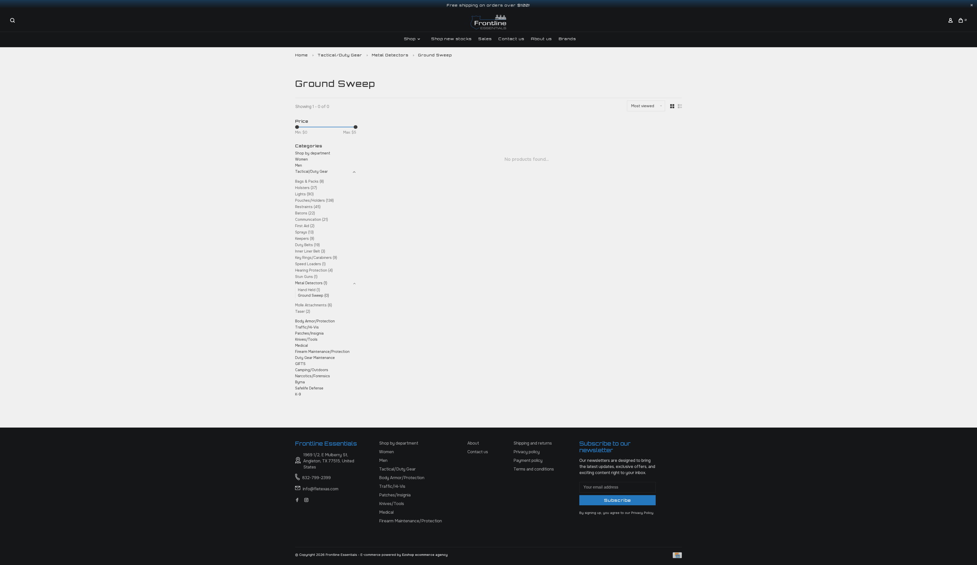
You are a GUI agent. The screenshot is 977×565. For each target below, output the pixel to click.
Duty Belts (307, 245)
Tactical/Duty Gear (340, 55)
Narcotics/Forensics (312, 376)
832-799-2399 (316, 477)
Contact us (511, 39)
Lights (304, 194)
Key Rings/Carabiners (316, 257)
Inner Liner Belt (310, 251)
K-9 (298, 394)
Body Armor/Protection (315, 321)
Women (301, 159)
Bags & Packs (309, 181)
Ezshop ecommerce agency (425, 555)
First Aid (304, 226)
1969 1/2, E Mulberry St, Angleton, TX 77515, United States (328, 461)
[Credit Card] (677, 556)
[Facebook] (297, 500)
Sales (485, 39)
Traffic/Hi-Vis (307, 327)
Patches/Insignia (309, 333)
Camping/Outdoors (311, 370)
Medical (301, 345)
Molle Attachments (313, 305)
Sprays (304, 232)
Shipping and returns (532, 443)
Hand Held (309, 290)
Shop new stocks (451, 39)
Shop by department (312, 153)
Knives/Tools (306, 339)
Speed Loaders (310, 264)
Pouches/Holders (314, 200)
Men (298, 165)
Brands (567, 39)
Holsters (306, 187)
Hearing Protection (314, 270)
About (473, 443)
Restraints (308, 207)
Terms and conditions (533, 469)
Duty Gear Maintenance (315, 357)
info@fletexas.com (320, 489)
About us (541, 39)
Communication (311, 219)
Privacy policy (526, 451)
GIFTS (300, 364)
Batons (305, 213)
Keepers (304, 238)
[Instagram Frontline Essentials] (306, 500)
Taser (302, 311)
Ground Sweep (435, 55)
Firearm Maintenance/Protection (322, 351)
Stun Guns (306, 276)
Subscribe (617, 500)
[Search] (13, 21)
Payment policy (527, 460)
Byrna (300, 382)
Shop (410, 39)
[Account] (951, 21)
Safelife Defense (309, 388)
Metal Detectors (390, 55)
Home (301, 55)
